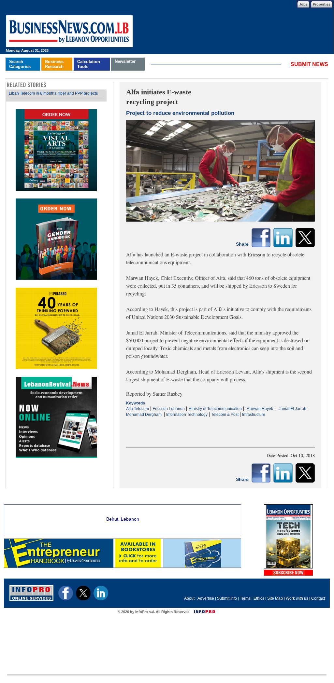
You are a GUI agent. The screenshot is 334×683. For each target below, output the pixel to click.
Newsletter (125, 61)
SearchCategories (20, 64)
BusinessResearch (54, 64)
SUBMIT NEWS (309, 64)
